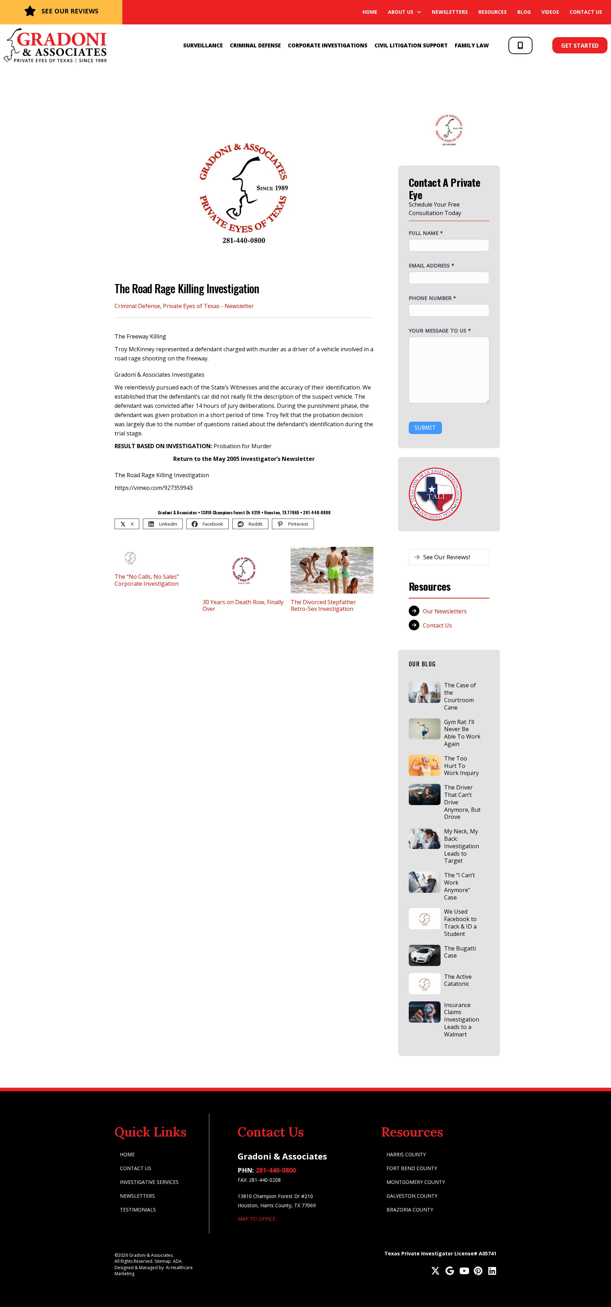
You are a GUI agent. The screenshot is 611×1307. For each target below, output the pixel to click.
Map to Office (256, 1218)
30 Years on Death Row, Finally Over (243, 605)
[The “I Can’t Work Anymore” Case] (425, 882)
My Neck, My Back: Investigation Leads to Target (461, 845)
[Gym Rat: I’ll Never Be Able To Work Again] (425, 729)
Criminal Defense (137, 306)
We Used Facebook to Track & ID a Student (460, 922)
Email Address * (431, 265)
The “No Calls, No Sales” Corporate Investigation (147, 580)
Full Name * (426, 233)
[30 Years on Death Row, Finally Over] (244, 569)
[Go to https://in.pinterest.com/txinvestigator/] (477, 1271)
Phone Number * (432, 298)
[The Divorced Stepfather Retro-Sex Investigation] (332, 569)
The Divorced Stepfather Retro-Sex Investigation (323, 605)
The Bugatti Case (460, 952)
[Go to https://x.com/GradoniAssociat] (435, 1271)
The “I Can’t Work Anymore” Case (459, 886)
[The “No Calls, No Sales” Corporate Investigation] (130, 557)
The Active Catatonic (458, 980)
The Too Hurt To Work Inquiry (461, 765)
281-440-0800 (276, 1170)
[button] (520, 45)
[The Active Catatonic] (425, 983)
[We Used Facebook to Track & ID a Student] (425, 918)
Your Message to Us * (440, 330)
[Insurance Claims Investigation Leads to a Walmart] (425, 1012)
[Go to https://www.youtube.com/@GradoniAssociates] (463, 1271)
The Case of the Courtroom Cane (460, 696)
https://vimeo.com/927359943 (154, 488)
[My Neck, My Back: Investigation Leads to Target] (425, 838)
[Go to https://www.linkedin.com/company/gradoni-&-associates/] (492, 1271)
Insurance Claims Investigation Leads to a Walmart (461, 1019)
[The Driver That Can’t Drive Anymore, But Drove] (425, 794)
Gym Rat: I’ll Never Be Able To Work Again (462, 733)
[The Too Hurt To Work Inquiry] (425, 765)
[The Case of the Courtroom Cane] (425, 692)
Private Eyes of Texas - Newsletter (208, 306)
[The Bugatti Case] (425, 955)
